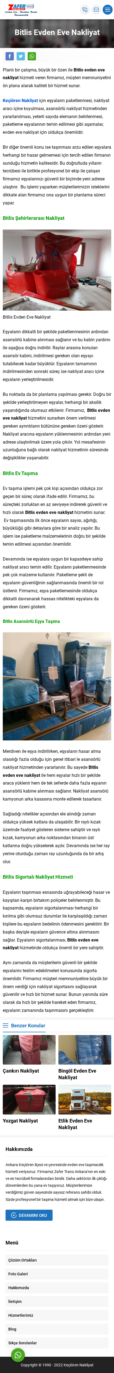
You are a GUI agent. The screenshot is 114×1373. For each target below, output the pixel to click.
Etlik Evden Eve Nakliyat (75, 1124)
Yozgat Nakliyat (20, 1120)
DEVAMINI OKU (33, 1215)
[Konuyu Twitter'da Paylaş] (21, 56)
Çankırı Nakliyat (21, 1070)
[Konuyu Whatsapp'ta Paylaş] (32, 56)
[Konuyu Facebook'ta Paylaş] (10, 56)
